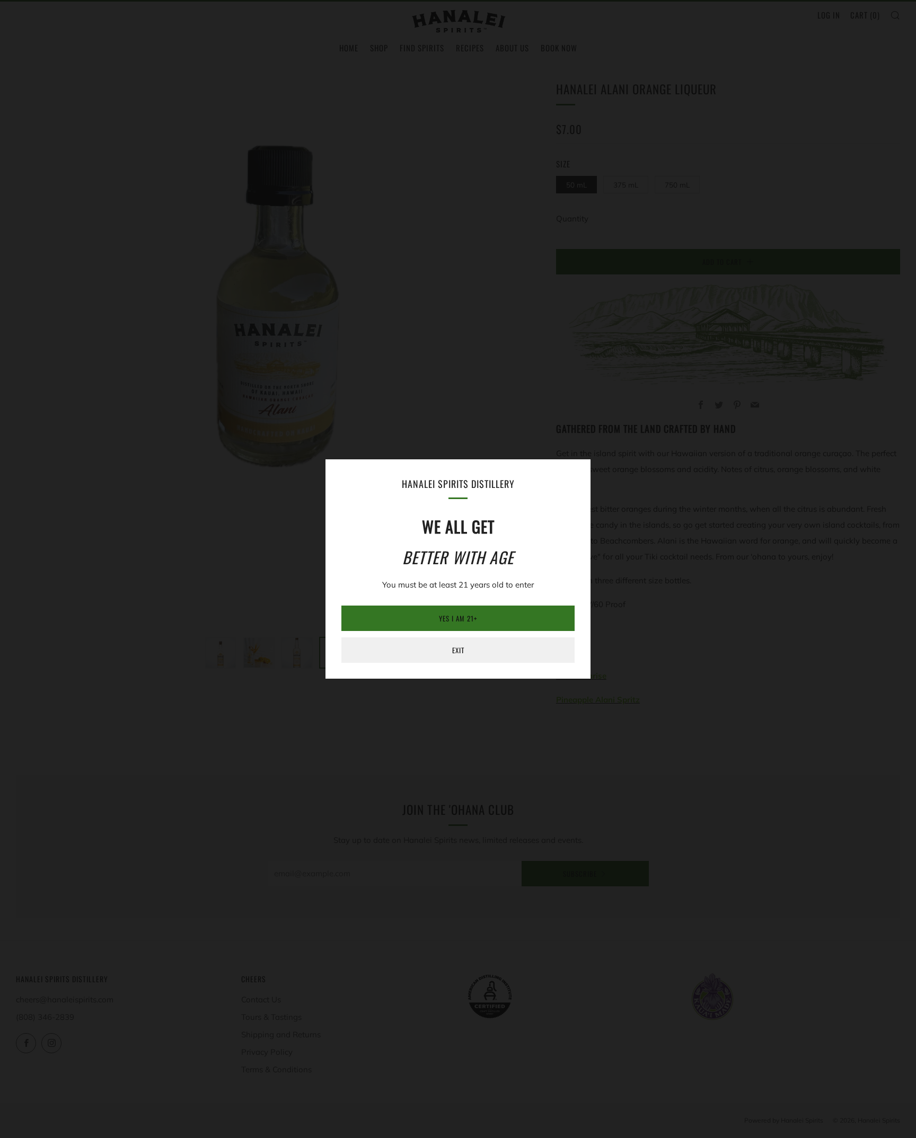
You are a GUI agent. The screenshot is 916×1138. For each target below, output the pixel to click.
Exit (458, 650)
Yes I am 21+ (458, 618)
